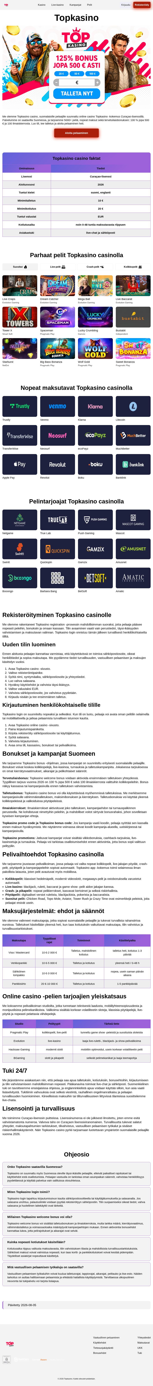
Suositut (18, 267)
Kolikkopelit (130, 267)
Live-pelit (55, 267)
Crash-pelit (93, 267)
